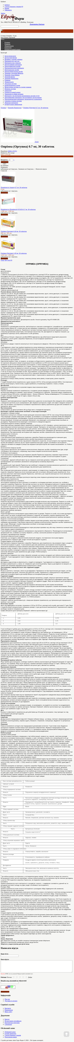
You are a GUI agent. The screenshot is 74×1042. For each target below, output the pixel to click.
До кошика (4, 193)
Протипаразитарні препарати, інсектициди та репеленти (23, 99)
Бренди (7, 1019)
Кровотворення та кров (12, 85)
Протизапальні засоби (12, 70)
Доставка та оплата (11, 1001)
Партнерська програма (12, 1023)
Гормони (7, 44)
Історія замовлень (10, 1033)
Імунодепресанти (10, 56)
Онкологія (8, 48)
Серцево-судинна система (13, 101)
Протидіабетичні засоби (12, 66)
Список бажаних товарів (13, 1035)
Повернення (9, 1010)
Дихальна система (11, 83)
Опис (2, 260)
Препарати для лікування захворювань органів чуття (22, 96)
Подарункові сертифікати (13, 1021)
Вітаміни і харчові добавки (13, 59)
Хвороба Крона (10, 77)
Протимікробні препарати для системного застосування (23, 97)
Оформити (8, 10)
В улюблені (4, 165)
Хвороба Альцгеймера (12, 75)
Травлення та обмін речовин (14, 94)
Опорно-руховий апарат (13, 49)
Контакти (8, 1008)
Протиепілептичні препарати (14, 68)
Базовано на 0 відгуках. (26, 169)
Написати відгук (41, 169)
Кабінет (7, 5)
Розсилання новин (11, 1037)
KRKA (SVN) (12, 151)
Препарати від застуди (12, 61)
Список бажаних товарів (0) (14, 6)
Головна (3, 108)
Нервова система (10, 89)
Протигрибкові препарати (13, 64)
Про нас (7, 999)
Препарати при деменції (13, 63)
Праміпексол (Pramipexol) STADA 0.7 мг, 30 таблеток (18, 209)
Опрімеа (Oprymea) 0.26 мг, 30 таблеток (14, 231)
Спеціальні (8, 1024)
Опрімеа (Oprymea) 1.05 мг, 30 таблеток (14, 253)
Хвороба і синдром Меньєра (14, 73)
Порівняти (4, 167)
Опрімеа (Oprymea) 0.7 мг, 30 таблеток (35, 108)
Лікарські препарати (11, 103)
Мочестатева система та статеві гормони (18, 87)
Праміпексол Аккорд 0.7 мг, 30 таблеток (14, 187)
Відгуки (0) (8, 260)
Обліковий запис (10, 1032)
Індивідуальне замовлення (13, 104)
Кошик (7, 8)
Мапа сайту (8, 1012)
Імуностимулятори (11, 58)
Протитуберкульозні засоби (14, 71)
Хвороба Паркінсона (11, 78)
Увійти (3, 13)
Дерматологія (9, 46)
